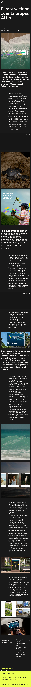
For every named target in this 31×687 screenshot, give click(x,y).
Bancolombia (5, 30)
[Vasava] (2, 2)
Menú (28, 2)
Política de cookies (12, 679)
